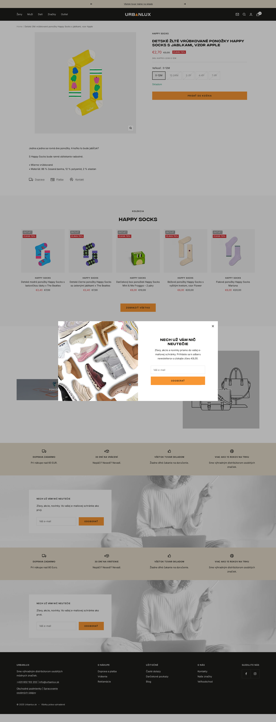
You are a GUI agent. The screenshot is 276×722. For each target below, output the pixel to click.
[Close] (213, 326)
